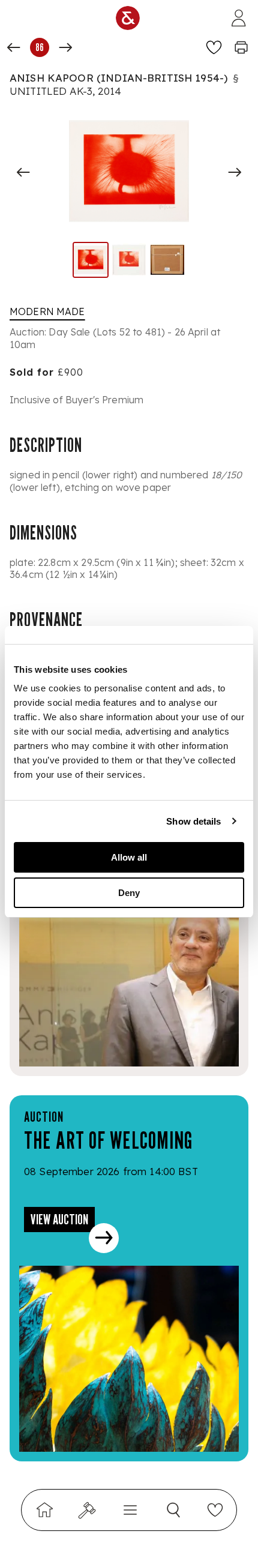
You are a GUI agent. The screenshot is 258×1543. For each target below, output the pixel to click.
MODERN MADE (47, 311)
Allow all (129, 857)
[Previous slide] (23, 172)
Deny (129, 893)
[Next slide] (234, 172)
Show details (193, 821)
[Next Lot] (65, 47)
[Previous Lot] (13, 47)
